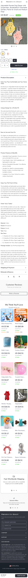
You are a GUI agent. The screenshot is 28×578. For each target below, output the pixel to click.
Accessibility (22, 568)
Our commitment (5, 553)
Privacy (18, 568)
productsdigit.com (5, 544)
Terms (15, 568)
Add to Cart (21, 575)
